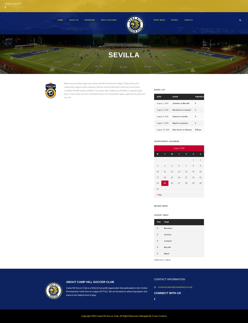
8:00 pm (198, 130)
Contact (188, 20)
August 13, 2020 (163, 130)
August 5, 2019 (162, 117)
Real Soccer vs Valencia (182, 130)
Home (60, 20)
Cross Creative (159, 316)
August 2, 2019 (162, 110)
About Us (73, 20)
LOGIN (8, 4)
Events (174, 20)
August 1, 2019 (162, 103)
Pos (159, 222)
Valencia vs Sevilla (180, 117)
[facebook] (5, 8)
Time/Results (201, 97)
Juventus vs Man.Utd (181, 103)
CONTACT (16, 4)
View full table (162, 260)
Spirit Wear (159, 20)
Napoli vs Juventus (180, 123)
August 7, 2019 (162, 123)
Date (159, 97)
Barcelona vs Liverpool (182, 110)
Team (166, 222)
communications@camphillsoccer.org (175, 287)
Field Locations (109, 20)
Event (175, 97)
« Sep (159, 195)
